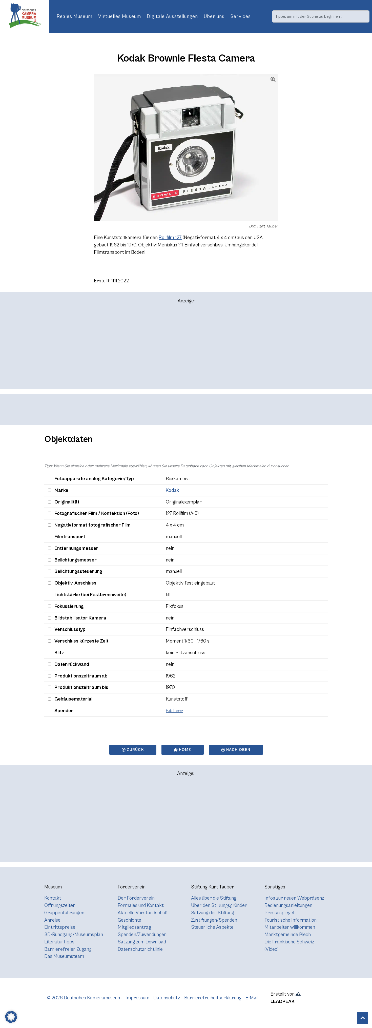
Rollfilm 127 (170, 237)
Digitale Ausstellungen (172, 16)
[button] (11, 1017)
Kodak (172, 490)
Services (240, 16)
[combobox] (320, 16)
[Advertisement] (186, 348)
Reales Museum (74, 16)
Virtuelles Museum (119, 16)
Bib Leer (174, 710)
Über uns (214, 16)
